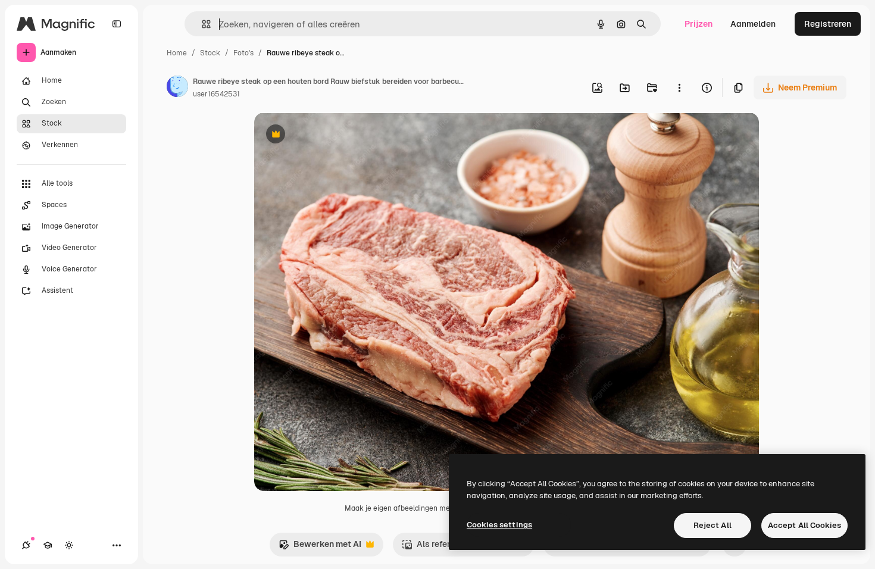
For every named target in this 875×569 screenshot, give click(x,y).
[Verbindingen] (26, 545)
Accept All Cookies (804, 525)
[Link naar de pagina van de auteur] (177, 88)
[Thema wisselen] (69, 545)
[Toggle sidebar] (116, 23)
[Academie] (47, 545)
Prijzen (698, 23)
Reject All (712, 525)
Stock (210, 53)
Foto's (243, 53)
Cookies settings (499, 525)
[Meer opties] (679, 87)
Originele (332, 135)
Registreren (827, 23)
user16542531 (216, 94)
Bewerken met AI (320, 547)
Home (177, 53)
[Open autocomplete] (201, 24)
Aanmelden (753, 23)
